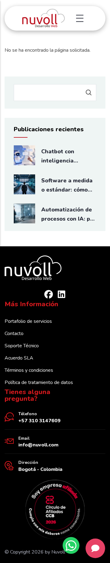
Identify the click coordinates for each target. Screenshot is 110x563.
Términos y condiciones (29, 370)
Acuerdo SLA (19, 358)
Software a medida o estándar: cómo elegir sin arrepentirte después (67, 185)
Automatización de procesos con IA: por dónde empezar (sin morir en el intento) (68, 214)
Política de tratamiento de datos (39, 382)
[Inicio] (43, 18)
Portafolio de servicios (28, 321)
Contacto (14, 333)
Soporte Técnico (22, 345)
